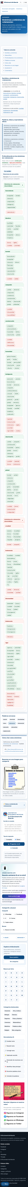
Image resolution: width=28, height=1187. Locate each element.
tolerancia (16, 402)
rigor (11, 112)
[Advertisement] (14, 39)
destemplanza (11, 558)
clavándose (21, 719)
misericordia (20, 97)
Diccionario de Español (8, 9)
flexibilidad (10, 705)
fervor (16, 495)
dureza (9, 242)
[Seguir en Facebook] (14, 1116)
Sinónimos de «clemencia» (10, 744)
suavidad (15, 229)
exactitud (9, 671)
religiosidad (10, 498)
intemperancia (11, 629)
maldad (16, 278)
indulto (16, 393)
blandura (13, 93)
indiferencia (10, 342)
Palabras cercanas (10, 60)
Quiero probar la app (14, 896)
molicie (9, 229)
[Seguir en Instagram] (14, 1113)
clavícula (12, 719)
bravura (17, 603)
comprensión (10, 201)
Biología (7, 1014)
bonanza (16, 696)
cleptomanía (6, 731)
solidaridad (16, 304)
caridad (9, 289)
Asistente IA (8, 68)
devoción (9, 495)
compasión (6, 95)
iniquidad (9, 539)
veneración (10, 501)
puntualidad (10, 680)
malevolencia (10, 212)
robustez (9, 368)
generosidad (17, 362)
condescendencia (12, 390)
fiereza (9, 536)
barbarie (9, 531)
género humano (11, 356)
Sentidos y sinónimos (11, 53)
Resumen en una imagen (12, 65)
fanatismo (10, 626)
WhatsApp (3, 1154)
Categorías (4, 1169)
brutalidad (17, 531)
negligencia (10, 702)
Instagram (3, 1149)
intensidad (10, 573)
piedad (5, 99)
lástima (9, 301)
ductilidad (10, 223)
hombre (15, 359)
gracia (8, 486)
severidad (17, 245)
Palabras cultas (17, 1026)
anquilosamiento (11, 683)
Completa (9, 839)
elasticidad (10, 226)
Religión (7, 1030)
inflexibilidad (16, 564)
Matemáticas (17, 1022)
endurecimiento (11, 685)
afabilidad (10, 232)
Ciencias (14, 1014)
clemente (5, 727)
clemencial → (21, 937)
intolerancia (6, 112)
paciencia (9, 399)
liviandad (9, 408)
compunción (10, 292)
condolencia (10, 295)
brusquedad (10, 650)
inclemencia (6, 110)
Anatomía (7, 1011)
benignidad (10, 195)
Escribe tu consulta (8, 821)
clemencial (21, 723)
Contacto (3, 1166)
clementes (14, 727)
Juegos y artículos (6, 1171)
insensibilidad (11, 315)
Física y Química (17, 1018)
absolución (10, 379)
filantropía (10, 265)
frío (8, 584)
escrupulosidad (11, 668)
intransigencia (11, 612)
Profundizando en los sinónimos (14, 58)
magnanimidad (11, 207)
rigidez (15, 242)
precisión (9, 677)
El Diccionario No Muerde (8, 1159)
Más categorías (16, 1030)
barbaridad (10, 603)
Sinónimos (19, 9)
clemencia (5, 11)
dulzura (18, 234)
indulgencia (13, 97)
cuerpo (18, 365)
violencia (9, 579)
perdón (17, 399)
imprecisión (10, 699)
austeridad (17, 647)
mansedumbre (11, 271)
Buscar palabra (14, 957)
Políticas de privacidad (11, 1183)
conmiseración (14, 95)
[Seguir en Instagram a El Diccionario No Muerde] (14, 1091)
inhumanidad (14, 110)
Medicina (7, 1026)
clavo (4, 723)
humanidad (6, 97)
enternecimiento (11, 329)
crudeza (18, 430)
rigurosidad (10, 430)
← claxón (5, 937)
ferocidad (16, 533)
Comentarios (8, 70)
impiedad (9, 419)
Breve (18, 839)
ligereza (18, 405)
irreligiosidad (10, 512)
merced (15, 489)
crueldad (21, 108)
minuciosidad (10, 674)
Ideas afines (8, 55)
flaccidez (17, 226)
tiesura (18, 688)
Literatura (7, 1022)
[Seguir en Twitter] (14, 1123)
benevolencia (7, 93)
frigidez (16, 582)
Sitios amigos (4, 1174)
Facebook (3, 1147)
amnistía (17, 379)
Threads (3, 1157)
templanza (10, 237)
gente (8, 359)
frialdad (15, 609)
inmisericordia (11, 422)
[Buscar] (20, 2)
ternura (15, 450)
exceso (15, 561)
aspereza (16, 579)
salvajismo (17, 539)
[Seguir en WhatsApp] (14, 1120)
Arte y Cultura (17, 1011)
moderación (10, 414)
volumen (16, 368)
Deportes (7, 1018)
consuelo (9, 393)
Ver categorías (14, 961)
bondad (19, 93)
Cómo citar (8, 63)
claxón (5, 719)
